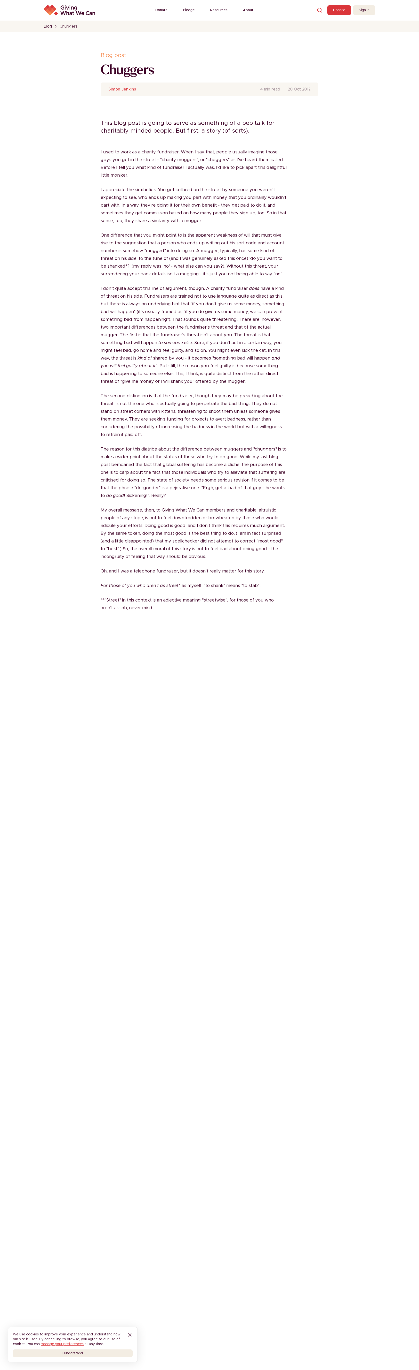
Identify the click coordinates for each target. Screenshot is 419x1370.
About (248, 10)
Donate (161, 10)
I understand (73, 1353)
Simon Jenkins (122, 89)
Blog (48, 26)
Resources (218, 10)
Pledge (189, 10)
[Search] (319, 10)
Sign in (364, 10)
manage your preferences (62, 1344)
